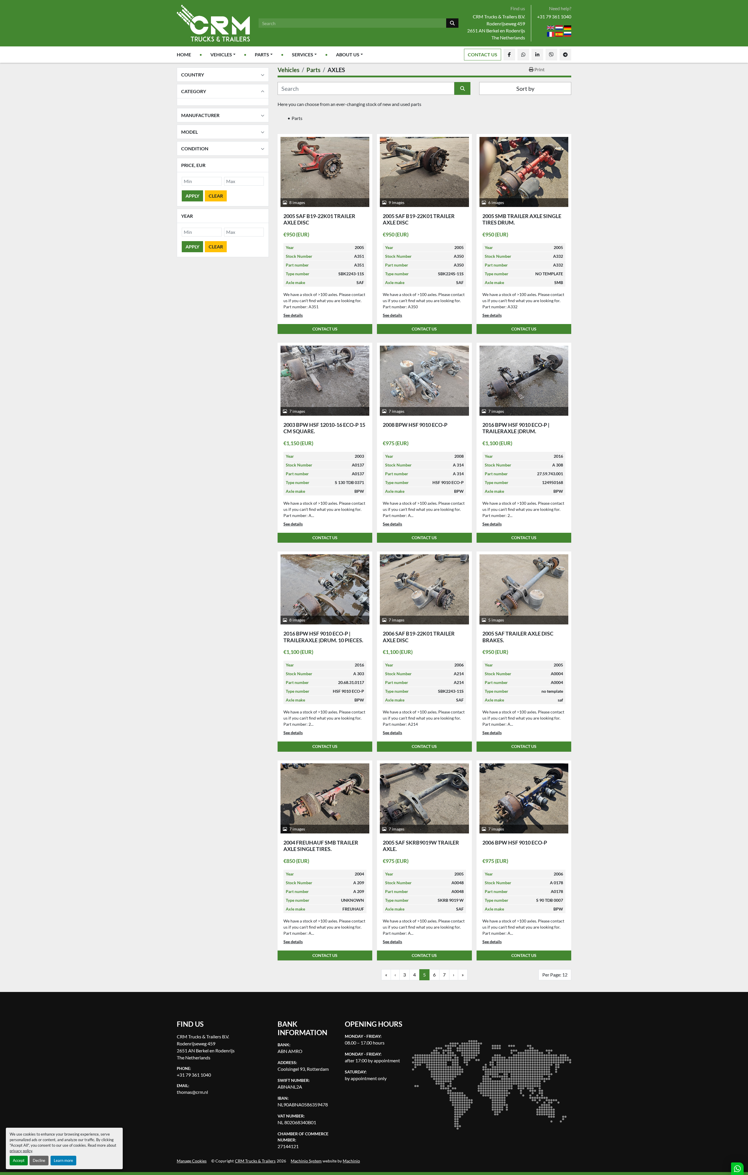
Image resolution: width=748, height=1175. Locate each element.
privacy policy (21, 1150)
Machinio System (306, 1161)
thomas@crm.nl (192, 1092)
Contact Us (482, 54)
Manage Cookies (192, 1161)
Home (184, 54)
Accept (19, 1160)
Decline (39, 1160)
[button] (223, 54)
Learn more (63, 1160)
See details (293, 315)
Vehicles (221, 54)
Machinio (351, 1161)
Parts (262, 54)
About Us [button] (347, 54)
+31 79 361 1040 (554, 16)
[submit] (452, 23)
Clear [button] (216, 196)
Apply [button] (192, 196)
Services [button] (302, 54)
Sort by (525, 88)
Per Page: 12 (554, 974)
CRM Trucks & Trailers (255, 1161)
